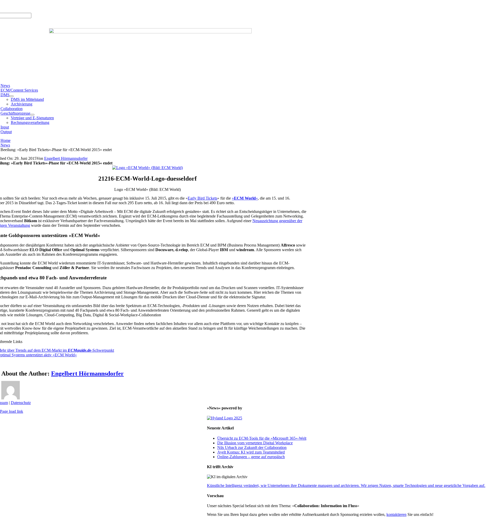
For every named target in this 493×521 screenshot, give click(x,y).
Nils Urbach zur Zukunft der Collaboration (252, 447)
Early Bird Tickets (202, 198)
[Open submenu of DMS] (12, 96)
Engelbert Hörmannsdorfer (66, 158)
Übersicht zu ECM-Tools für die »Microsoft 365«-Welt (261, 438)
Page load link (11, 411)
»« (245, 198)
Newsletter (70, 6)
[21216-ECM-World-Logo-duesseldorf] (147, 167)
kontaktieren (396, 514)
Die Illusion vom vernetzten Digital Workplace (255, 443)
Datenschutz (21, 402)
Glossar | (38, 6)
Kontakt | (54, 6)
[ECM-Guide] (150, 32)
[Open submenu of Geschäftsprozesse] (32, 114)
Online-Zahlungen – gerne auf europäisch (251, 457)
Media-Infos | (19, 6)
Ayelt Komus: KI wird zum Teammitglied (251, 452)
